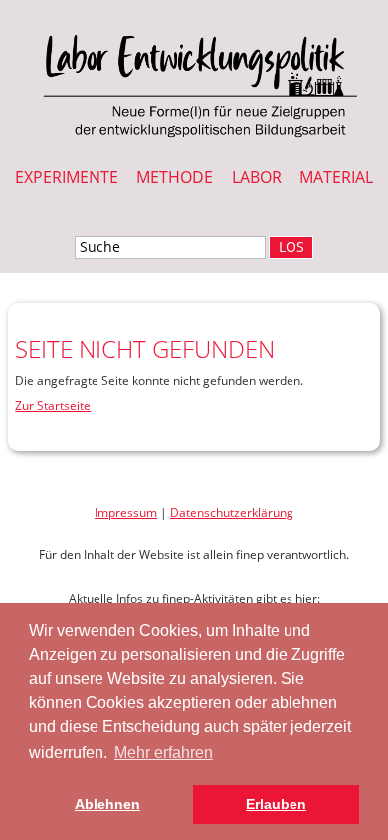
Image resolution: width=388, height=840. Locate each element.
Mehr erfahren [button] (163, 752)
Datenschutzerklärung (231, 512)
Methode (174, 177)
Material (336, 177)
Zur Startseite (53, 405)
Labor (257, 177)
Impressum (126, 512)
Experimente (66, 177)
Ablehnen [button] (107, 804)
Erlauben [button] (276, 804)
